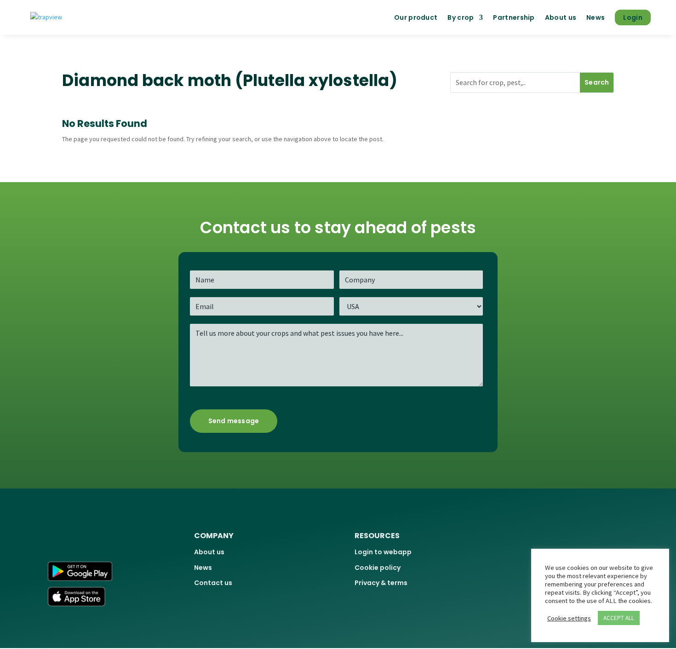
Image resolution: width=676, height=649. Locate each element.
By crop (460, 17)
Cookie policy (378, 567)
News (595, 17)
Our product (415, 17)
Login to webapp (383, 552)
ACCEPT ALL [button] (618, 618)
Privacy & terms (381, 582)
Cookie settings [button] (569, 618)
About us (560, 17)
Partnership (513, 17)
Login (632, 17)
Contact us (213, 582)
